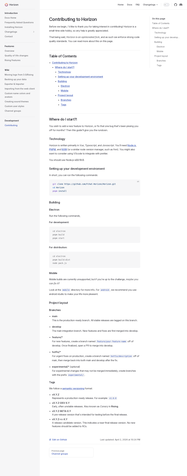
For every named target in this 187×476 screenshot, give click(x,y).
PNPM (52, 149)
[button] (20, 13)
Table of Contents (160, 23)
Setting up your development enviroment (167, 37)
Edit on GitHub (59, 439)
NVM (64, 149)
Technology (160, 32)
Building (158, 42)
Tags (159, 65)
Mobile (160, 51)
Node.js (131, 145)
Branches (161, 60)
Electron (161, 46)
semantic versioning (73, 388)
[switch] (166, 4)
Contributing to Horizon (65, 62)
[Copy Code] (135, 184)
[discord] (180, 4)
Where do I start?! (160, 28)
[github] (175, 4)
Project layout (161, 56)
